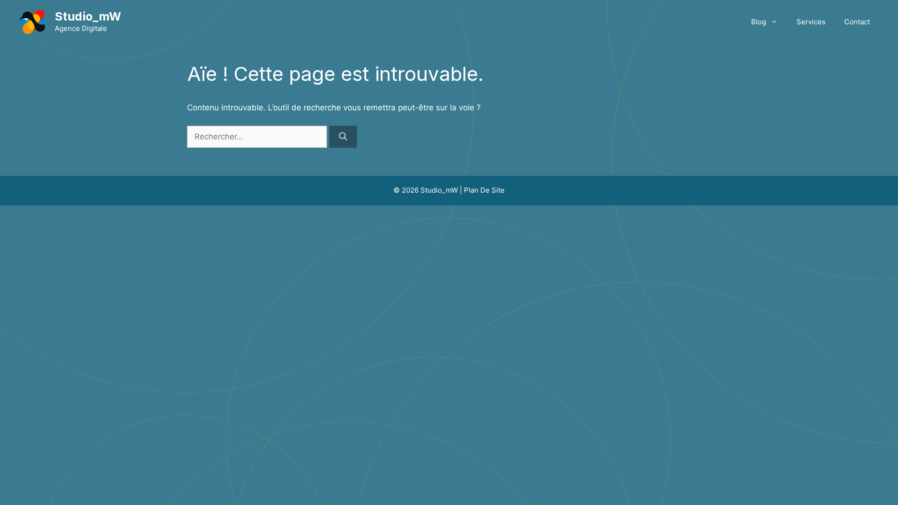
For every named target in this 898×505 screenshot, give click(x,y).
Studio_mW (88, 16)
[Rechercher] (343, 137)
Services (811, 21)
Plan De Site (484, 190)
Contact (857, 21)
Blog (758, 21)
